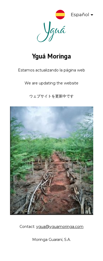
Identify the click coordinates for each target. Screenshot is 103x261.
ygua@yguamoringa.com (59, 226)
